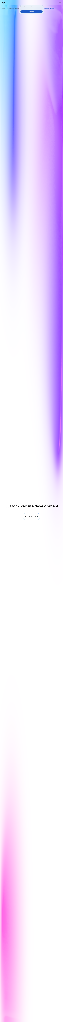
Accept (31, 11)
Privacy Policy (34, 8)
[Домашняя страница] (3, 3)
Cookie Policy (29, 8)
